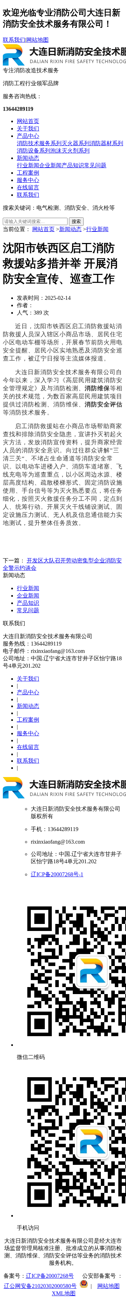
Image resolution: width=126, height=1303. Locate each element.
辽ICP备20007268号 (50, 1276)
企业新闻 (50, 165)
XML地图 (64, 1293)
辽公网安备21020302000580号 (40, 1286)
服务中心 (28, 180)
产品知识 (73, 165)
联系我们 (14, 40)
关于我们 (28, 128)
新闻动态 (28, 158)
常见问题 (95, 165)
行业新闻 (28, 165)
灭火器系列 (76, 143)
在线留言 (28, 187)
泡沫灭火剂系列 (70, 151)
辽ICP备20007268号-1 (57, 874)
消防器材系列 (106, 143)
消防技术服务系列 (39, 143)
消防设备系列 (33, 151)
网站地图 (37, 40)
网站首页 (28, 121)
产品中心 (28, 136)
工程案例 (28, 173)
